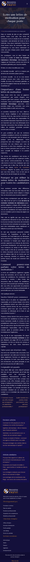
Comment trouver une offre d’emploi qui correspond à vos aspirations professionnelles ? (7, 402)
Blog (3, 31)
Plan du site (15, 561)
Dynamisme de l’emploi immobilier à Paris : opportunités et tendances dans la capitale (15, 467)
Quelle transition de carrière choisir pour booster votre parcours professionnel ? (22, 402)
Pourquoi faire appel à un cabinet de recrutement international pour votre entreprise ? (14, 460)
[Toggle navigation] (27, 4)
